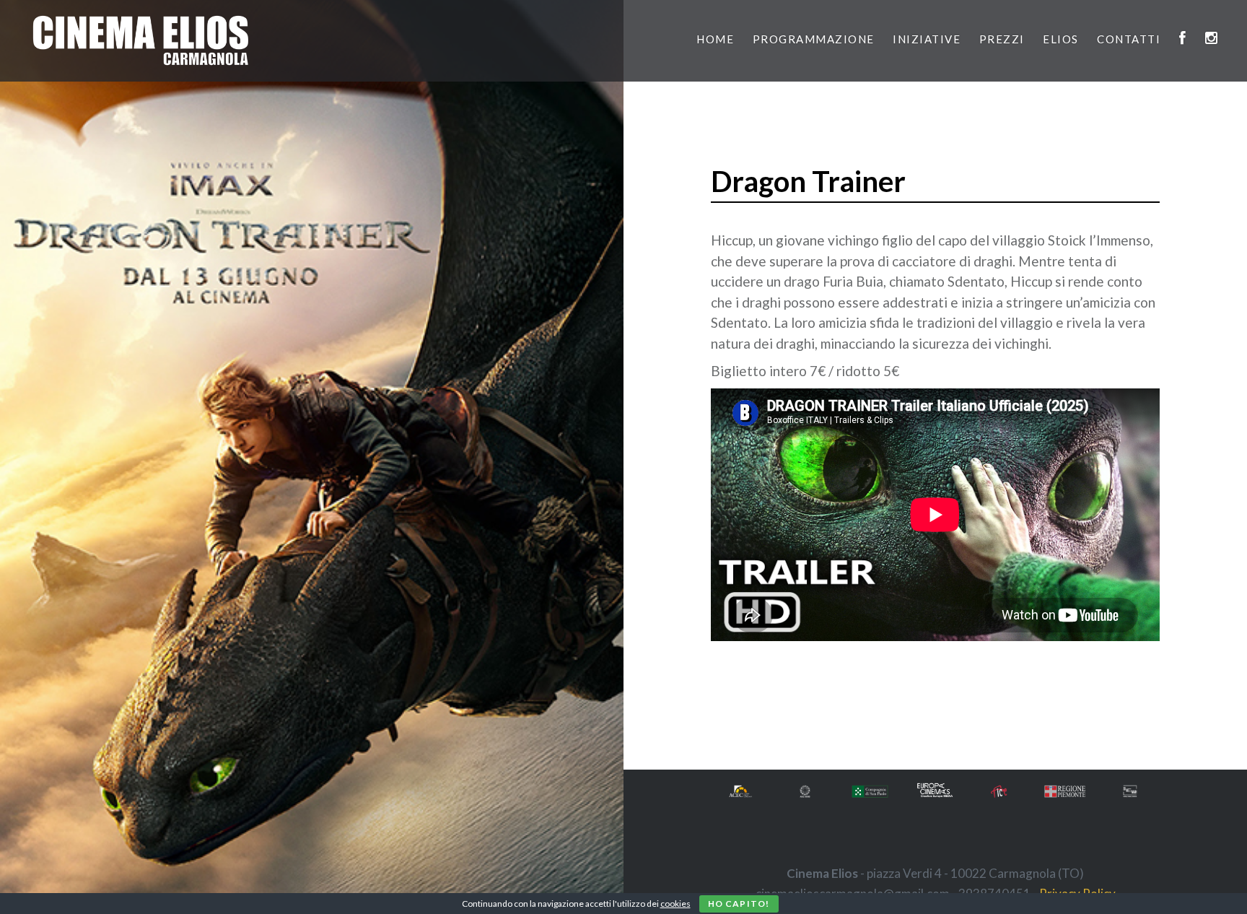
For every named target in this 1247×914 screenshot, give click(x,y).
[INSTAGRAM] (1212, 39)
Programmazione (814, 38)
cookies (675, 903)
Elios (1061, 38)
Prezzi (1002, 38)
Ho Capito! (739, 903)
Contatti (1128, 38)
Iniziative (927, 38)
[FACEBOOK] (1183, 39)
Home (715, 38)
